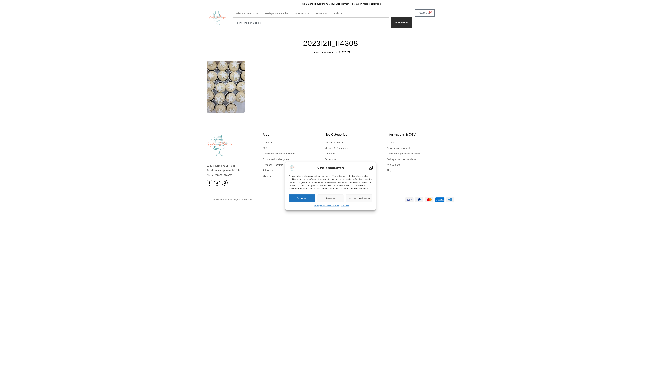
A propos (345, 206)
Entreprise (321, 13)
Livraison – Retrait (273, 164)
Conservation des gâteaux (277, 159)
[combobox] (311, 22)
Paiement (268, 170)
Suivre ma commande (399, 148)
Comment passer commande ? (280, 153)
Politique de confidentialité (326, 206)
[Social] (209, 183)
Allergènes (268, 176)
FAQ (265, 148)
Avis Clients (393, 164)
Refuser (330, 198)
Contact (391, 142)
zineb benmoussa (323, 52)
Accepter (302, 198)
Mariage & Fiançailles (276, 13)
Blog (389, 170)
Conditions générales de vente (404, 153)
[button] (370, 167)
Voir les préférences (359, 198)
